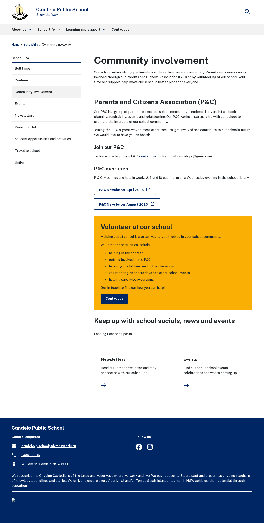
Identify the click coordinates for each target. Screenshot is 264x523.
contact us (148, 156)
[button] (21, 29)
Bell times (23, 68)
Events (190, 359)
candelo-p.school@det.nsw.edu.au (48, 446)
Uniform (21, 162)
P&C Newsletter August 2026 (129, 203)
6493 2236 (30, 455)
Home (15, 44)
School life (31, 44)
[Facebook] (138, 449)
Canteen (21, 80)
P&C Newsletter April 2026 (127, 189)
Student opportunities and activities (43, 139)
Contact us (114, 298)
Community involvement (33, 92)
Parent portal (25, 127)
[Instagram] (150, 449)
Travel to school (27, 151)
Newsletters (113, 359)
